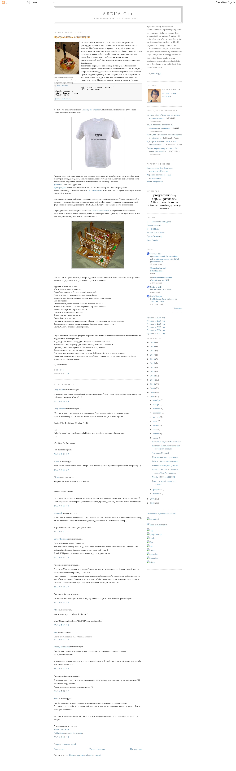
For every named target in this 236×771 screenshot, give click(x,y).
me (162, 202)
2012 (152, 375)
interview (164, 205)
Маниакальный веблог (161, 277)
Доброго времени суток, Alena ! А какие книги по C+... (162, 150)
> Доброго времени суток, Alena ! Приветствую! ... (162, 143)
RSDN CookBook (61, 729)
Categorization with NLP (159, 280)
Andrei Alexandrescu (156, 232)
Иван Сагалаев (62, 85)
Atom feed (154, 519)
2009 (152, 388)
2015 (152, 363)
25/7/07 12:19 (61, 737)
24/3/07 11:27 (61, 469)
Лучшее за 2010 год (156, 317)
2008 (152, 392)
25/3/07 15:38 (61, 625)
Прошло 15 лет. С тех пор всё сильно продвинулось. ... (163, 116)
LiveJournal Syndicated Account (161, 513)
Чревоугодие (60, 187)
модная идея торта (100, 210)
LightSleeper (156, 296)
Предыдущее (136, 749)
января (156, 493)
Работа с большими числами (165, 461)
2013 (152, 371)
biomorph (58, 512)
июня (155, 425)
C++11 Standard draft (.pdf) (159, 221)
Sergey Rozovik (61, 538)
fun (68, 374)
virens (56, 461)
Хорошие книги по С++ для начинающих (159, 176)
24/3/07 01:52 (61, 454)
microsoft (163, 209)
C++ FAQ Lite (153, 228)
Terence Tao (156, 253)
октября (157, 408)
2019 (152, 346)
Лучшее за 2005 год (156, 333)
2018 (152, 350)
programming (162, 195)
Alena (56, 477)
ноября (156, 404)
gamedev (169, 198)
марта (156, 437)
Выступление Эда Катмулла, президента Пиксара (160, 169)
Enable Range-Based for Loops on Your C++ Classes (163, 300)
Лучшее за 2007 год (156, 327)
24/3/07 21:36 (61, 557)
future (176, 205)
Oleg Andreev (60, 389)
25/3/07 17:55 (61, 668)
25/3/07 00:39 (61, 586)
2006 (152, 498)
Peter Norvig (152, 239)
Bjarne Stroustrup (154, 236)
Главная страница (97, 749)
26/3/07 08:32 (61, 691)
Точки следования (155, 181)
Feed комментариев (158, 524)
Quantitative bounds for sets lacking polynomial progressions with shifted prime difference (164, 259)
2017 (152, 354)
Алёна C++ (118, 13)
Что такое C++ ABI (160, 452)
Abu (55, 609)
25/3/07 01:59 (61, 602)
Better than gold (156, 270)
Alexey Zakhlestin (62, 646)
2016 (152, 358)
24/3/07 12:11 (61, 531)
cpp (154, 198)
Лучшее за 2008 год (156, 323)
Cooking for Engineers (91, 109)
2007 (152, 396)
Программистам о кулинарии (72, 37)
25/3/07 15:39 (61, 639)
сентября (157, 412)
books (171, 202)
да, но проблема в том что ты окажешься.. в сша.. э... (160, 126)
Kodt (56, 698)
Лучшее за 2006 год (156, 330)
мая (155, 429)
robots (151, 205)
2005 (152, 502)
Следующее (59, 749)
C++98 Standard (154, 225)
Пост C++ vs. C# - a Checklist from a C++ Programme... (165, 471)
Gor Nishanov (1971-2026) (160, 289)
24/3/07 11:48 (61, 505)
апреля (156, 433)
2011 (152, 379)
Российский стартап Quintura (165, 465)
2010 (152, 384)
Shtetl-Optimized (158, 268)
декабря (157, 400)
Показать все (178, 308)
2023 (152, 342)
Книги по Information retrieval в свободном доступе (166, 447)
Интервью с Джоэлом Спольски (166, 441)
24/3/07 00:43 (61, 401)
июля (155, 421)
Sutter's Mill (156, 286)
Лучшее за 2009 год (156, 320)
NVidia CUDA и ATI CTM (163, 476)
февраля (157, 489)
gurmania (58, 184)
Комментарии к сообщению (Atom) (85, 755)
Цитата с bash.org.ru (63, 99)
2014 (152, 367)
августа (156, 416)
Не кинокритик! (95, 190)
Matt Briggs (156, 73)
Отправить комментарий (65, 744)
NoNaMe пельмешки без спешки (68, 732)
